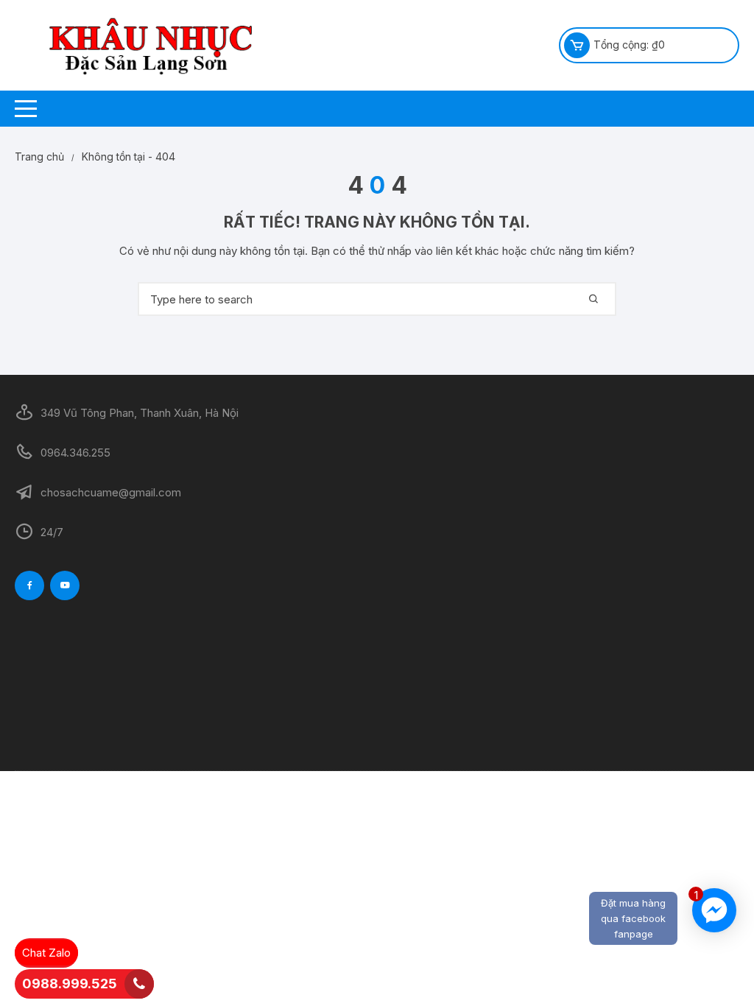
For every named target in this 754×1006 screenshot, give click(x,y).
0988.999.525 (69, 983)
